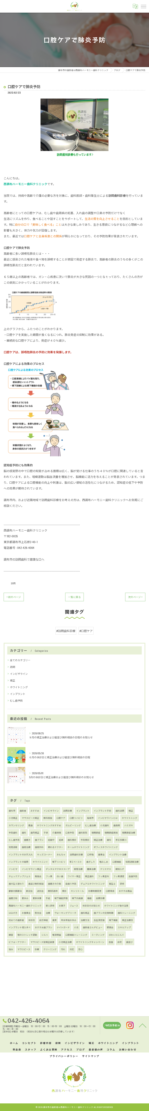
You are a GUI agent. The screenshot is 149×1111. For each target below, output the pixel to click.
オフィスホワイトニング (106, 847)
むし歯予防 (16, 700)
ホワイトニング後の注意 (116, 905)
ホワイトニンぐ (40, 861)
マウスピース (23, 949)
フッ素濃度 (118, 876)
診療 (37, 949)
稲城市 (90, 817)
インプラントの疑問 (18, 861)
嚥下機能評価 (61, 898)
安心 (80, 949)
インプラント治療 (117, 854)
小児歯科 (104, 825)
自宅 (119, 941)
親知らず (119, 868)
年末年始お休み (68, 920)
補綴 (89, 898)
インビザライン (19, 674)
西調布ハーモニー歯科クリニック (25, 905)
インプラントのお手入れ (21, 854)
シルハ (44, 934)
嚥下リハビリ (58, 861)
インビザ (13, 868)
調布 (109, 839)
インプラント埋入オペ (20, 927)
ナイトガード (63, 927)
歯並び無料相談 (36, 883)
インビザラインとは (108, 817)
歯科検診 (72, 839)
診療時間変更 (94, 890)
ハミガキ (128, 825)
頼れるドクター (55, 847)
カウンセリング (16, 825)
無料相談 (47, 817)
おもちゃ (61, 854)
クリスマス (105, 868)
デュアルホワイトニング (93, 883)
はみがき (13, 912)
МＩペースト (76, 861)
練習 (11, 934)
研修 (122, 883)
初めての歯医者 (16, 920)
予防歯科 (13, 832)
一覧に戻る (74, 597)
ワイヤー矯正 (74, 876)
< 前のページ (14, 597)
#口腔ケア (86, 631)
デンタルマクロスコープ (58, 868)
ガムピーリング (73, 825)
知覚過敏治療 (132, 861)
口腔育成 (110, 890)
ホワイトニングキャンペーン (90, 941)
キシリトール (77, 890)
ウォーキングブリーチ (65, 912)
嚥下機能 (113, 920)
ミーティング (98, 934)
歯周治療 (26, 847)
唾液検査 (56, 934)
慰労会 (38, 912)
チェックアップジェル (20, 876)
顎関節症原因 (111, 832)
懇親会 (110, 927)
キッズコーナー (44, 854)
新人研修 (50, 905)
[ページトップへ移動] (142, 1025)
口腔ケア (61, 817)
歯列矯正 (35, 832)
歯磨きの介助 (54, 883)
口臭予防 (69, 832)
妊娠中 (51, 839)
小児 (76, 927)
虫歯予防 (133, 876)
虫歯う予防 (70, 883)
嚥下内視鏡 (77, 898)
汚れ (63, 949)
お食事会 (26, 912)
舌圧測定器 (99, 920)
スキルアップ (124, 927)
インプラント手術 (102, 810)
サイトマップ (90, 1056)
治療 (48, 912)
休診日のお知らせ (91, 905)
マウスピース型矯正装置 (42, 941)
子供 (46, 832)
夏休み (25, 898)
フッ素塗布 (103, 876)
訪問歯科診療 (76, 854)
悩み (11, 949)
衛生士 (112, 883)
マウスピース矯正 (30, 817)
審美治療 (91, 868)
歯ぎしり (90, 861)
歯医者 (23, 810)
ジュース (74, 905)
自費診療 (100, 898)
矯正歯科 (89, 876)
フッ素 (49, 876)
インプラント (17, 694)
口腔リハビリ (76, 817)
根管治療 (78, 868)
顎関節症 (96, 832)
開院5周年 (53, 890)
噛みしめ (103, 861)
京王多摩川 (121, 839)
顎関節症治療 (128, 832)
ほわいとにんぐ (116, 934)
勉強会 (38, 876)
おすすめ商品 (125, 890)
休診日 (31, 920)
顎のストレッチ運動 (27, 934)
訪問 (13, 583)
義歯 (30, 825)
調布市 (12, 810)
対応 (72, 949)
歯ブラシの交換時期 (103, 912)
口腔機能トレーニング (76, 934)
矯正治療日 (127, 920)
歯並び (129, 941)
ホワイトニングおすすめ (49, 825)
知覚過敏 (13, 847)
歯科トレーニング (126, 912)
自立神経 (43, 920)
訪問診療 (67, 810)
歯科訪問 (120, 810)
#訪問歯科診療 (65, 631)
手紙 (48, 898)
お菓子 (62, 905)
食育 (54, 920)
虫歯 (111, 941)
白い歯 (60, 876)
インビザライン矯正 (31, 868)
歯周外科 (39, 847)
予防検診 (85, 839)
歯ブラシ (39, 839)
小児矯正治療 (65, 941)
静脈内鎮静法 (15, 890)
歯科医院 (82, 832)
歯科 (24, 832)
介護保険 (56, 832)
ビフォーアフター (17, 941)
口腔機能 (116, 861)
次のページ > (135, 597)
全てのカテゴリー (20, 660)
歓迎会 (29, 890)
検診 (64, 890)
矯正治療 (98, 839)
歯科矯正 (85, 912)
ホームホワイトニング (78, 847)
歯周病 (116, 825)
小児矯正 (13, 817)
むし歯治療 (90, 825)
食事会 (101, 854)
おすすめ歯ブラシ (43, 927)
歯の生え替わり (16, 883)
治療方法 (85, 920)
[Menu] (143, 6)
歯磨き (27, 839)
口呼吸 (90, 854)
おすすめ (35, 810)
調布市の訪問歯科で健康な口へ (24, 559)
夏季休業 (37, 898)
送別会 (40, 890)
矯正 (12, 680)
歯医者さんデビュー (92, 927)
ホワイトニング (19, 687)
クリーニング (50, 949)
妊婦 (61, 839)
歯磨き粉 (13, 898)
